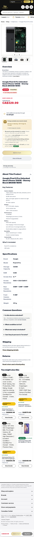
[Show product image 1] (4, 59)
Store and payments (8, 507)
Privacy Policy (4, 523)
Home (3, 21)
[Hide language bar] (32, 1)
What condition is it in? (13, 324)
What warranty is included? (15, 329)
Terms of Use (13, 523)
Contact (5, 525)
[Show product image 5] (27, 59)
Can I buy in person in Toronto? (16, 335)
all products (13, 516)
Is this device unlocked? (14, 315)
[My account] (23, 7)
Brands (3, 495)
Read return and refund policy (14, 364)
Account (4, 499)
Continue (27, 1)
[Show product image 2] (10, 59)
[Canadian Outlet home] (5, 7)
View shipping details (10, 350)
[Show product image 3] (16, 59)
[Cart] (27, 7)
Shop (7, 21)
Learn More (16, 76)
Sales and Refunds (24, 523)
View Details (9, 417)
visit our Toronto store (17, 515)
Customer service (7, 503)
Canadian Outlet (7, 511)
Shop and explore (7, 491)
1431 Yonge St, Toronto (14, 128)
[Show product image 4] (21, 59)
